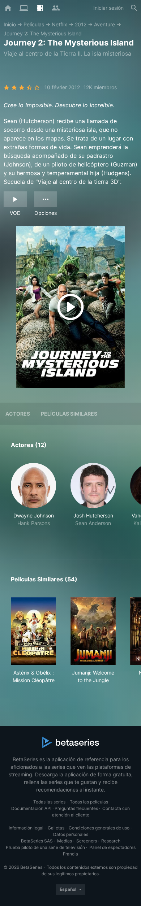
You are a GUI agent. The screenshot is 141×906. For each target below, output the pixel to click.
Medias (64, 841)
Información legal (26, 828)
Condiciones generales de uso (99, 828)
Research (110, 841)
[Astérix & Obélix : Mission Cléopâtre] (33, 631)
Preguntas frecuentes (76, 808)
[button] (33, 502)
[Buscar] (134, 8)
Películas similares (69, 414)
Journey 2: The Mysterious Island (43, 33)
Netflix (59, 24)
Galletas (56, 828)
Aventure (104, 24)
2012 (80, 24)
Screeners (86, 841)
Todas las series (49, 802)
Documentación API (31, 808)
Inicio (10, 24)
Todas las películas (89, 802)
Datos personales (70, 834)
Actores (17, 414)
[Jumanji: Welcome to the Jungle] (93, 631)
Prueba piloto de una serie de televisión (45, 847)
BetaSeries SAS (37, 841)
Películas (34, 24)
